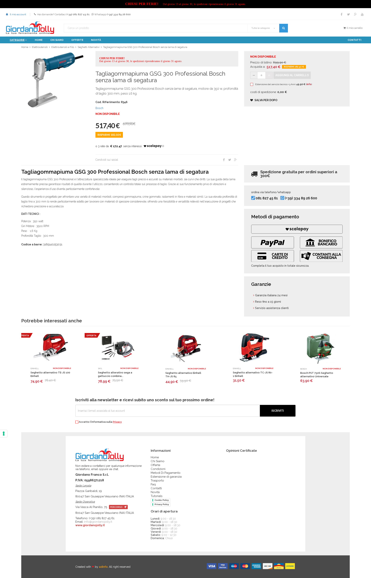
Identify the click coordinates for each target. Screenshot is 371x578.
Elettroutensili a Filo (62, 47)
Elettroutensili (40, 47)
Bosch (99, 108)
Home (39, 39)
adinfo (103, 566)
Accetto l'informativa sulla (100, 422)
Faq (153, 484)
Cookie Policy (162, 500)
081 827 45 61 (267, 198)
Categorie (17, 39)
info (308, 84)
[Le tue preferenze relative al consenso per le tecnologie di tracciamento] (3, 433)
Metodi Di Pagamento (165, 473)
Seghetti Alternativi (89, 47)
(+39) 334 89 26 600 (301, 198)
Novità (96, 39)
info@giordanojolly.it (98, 521)
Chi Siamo (157, 461)
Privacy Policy (162, 504)
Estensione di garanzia (166, 476)
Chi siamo (57, 39)
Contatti (354, 39)
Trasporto (157, 480)
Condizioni (158, 469)
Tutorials (156, 496)
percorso (116, 507)
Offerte (77, 39)
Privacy (117, 421)
